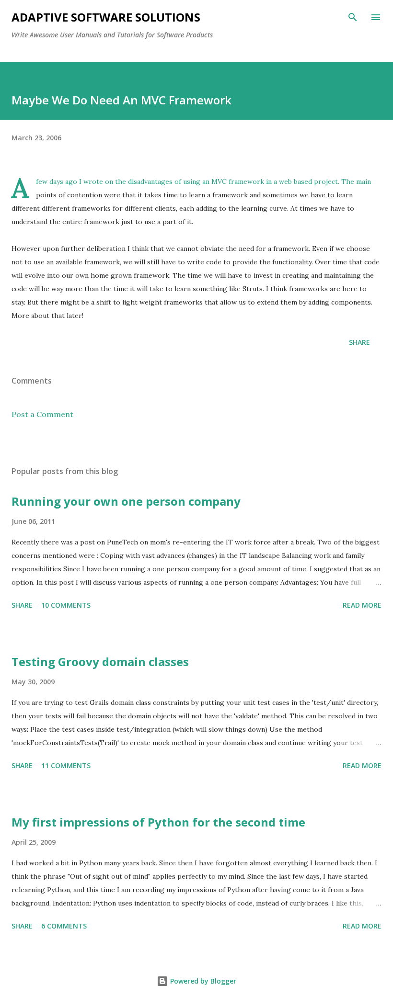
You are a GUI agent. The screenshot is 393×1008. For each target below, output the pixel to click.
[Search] (352, 17)
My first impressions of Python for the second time (158, 822)
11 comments (66, 765)
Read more (362, 605)
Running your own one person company (126, 501)
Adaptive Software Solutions (106, 17)
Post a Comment (42, 414)
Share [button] (359, 342)
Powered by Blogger (202, 980)
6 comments (64, 925)
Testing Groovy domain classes (100, 661)
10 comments (66, 605)
